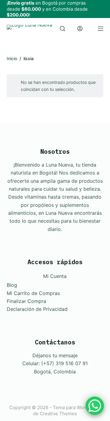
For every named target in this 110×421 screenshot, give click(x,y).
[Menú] (100, 28)
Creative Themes (58, 413)
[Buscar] (62, 28)
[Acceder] (79, 28)
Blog (12, 285)
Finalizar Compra (26, 301)
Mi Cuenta (55, 276)
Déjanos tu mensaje (55, 355)
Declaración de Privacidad (37, 309)
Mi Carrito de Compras (33, 293)
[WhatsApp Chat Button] (95, 406)
